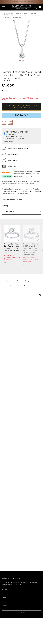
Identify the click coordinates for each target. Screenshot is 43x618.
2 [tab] (23, 60)
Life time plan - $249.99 (15, 139)
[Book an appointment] (10, 122)
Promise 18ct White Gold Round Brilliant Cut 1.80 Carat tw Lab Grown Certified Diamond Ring (12, 248)
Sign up (21, 612)
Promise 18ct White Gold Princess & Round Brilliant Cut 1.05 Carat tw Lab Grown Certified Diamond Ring (30, 249)
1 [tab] (20, 60)
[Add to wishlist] (4, 122)
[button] (21, 285)
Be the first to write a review (21, 286)
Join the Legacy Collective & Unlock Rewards (21, 106)
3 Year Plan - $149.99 (14, 136)
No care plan (11, 134)
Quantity (5, 91)
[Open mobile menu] (3, 7)
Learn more (8, 141)
